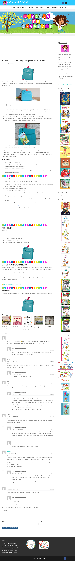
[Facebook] (63, 3)
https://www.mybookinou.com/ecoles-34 (12, 284)
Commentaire (5, 510)
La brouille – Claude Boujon (37, 327)
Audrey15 (9, 451)
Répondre (52, 339)
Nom (3, 521)
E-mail (22, 521)
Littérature (11, 63)
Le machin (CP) (16, 326)
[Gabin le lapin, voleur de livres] (49, 320)
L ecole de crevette (19, 2)
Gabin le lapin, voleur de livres (48, 327)
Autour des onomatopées (5, 327)
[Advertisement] (28, 50)
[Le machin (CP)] (17, 320)
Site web (40, 521)
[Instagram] (66, 3)
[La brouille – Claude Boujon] (38, 320)
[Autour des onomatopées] (6, 320)
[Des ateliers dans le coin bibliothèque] (27, 320)
